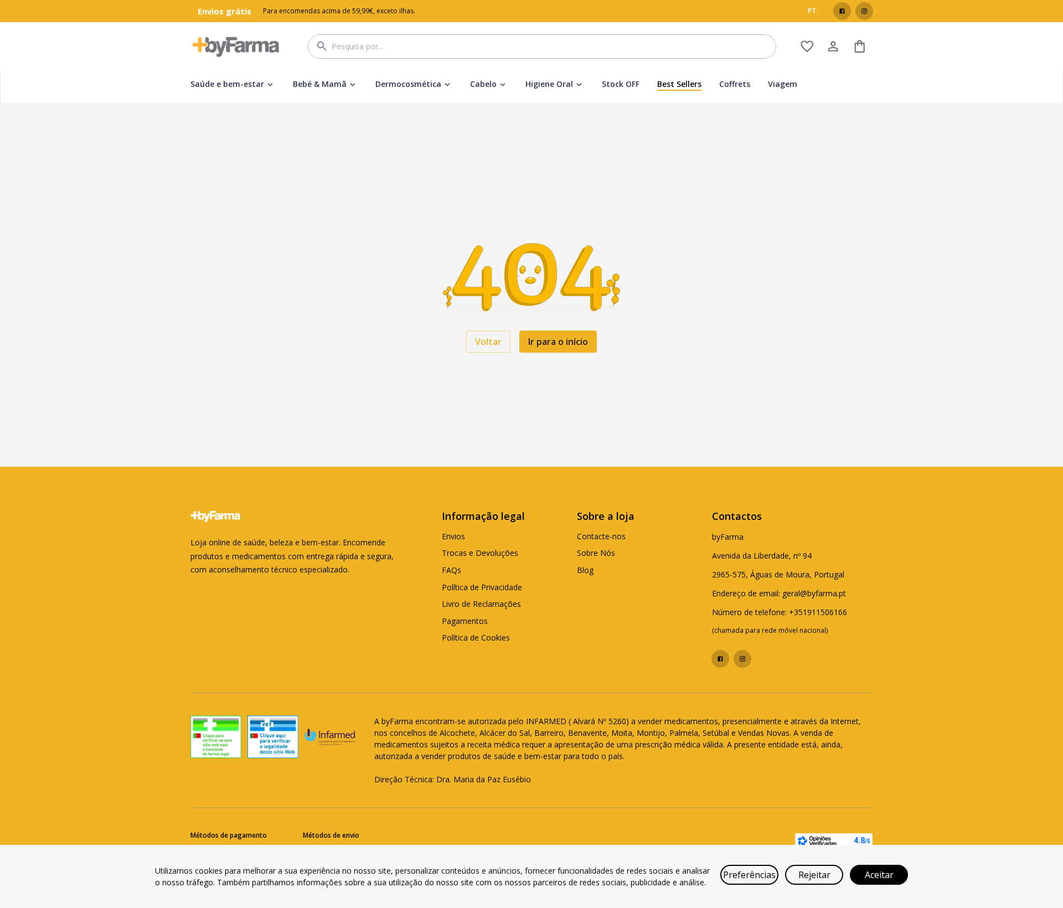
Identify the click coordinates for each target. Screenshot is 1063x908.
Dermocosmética (408, 84)
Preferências (749, 875)
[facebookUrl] (842, 11)
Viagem (782, 84)
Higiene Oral (549, 84)
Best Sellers (679, 84)
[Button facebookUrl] (842, 11)
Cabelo (483, 84)
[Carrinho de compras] (860, 46)
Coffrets (734, 84)
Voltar (488, 342)
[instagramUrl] (864, 11)
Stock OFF (620, 84)
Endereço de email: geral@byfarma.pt (779, 593)
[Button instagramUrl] (864, 11)
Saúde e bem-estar (227, 84)
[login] (807, 46)
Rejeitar (814, 875)
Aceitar (879, 875)
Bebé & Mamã (320, 84)
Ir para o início (558, 342)
